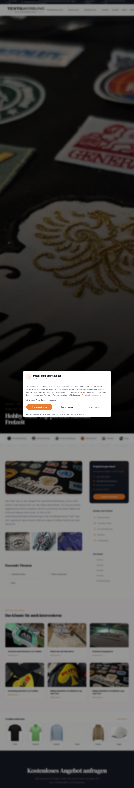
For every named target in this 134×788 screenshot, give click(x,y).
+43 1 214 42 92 (12, 2)
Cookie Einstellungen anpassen (42, 400)
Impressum (46, 414)
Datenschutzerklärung (91, 395)
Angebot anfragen (109, 497)
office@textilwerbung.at (31, 2)
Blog (19, 404)
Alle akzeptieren (39, 407)
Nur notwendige (95, 407)
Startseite (9, 404)
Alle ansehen (122, 719)
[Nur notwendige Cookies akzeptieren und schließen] (106, 375)
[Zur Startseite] (25, 10)
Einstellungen (67, 407)
